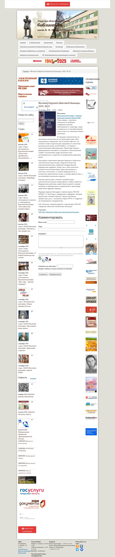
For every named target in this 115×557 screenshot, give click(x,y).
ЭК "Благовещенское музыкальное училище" (59, 55)
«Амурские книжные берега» (83, 51)
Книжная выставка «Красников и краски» (27, 348)
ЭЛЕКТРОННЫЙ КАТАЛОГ (27, 79)
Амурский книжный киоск (29, 55)
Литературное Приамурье (59, 51)
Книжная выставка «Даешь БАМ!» (27, 370)
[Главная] (27, 26)
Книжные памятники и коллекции (32, 51)
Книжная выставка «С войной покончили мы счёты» (27, 255)
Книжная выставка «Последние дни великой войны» (25, 206)
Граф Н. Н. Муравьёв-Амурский (46, 37)
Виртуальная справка (25, 95)
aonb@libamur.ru (23, 549)
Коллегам (59, 47)
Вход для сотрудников (24, 551)
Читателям (48, 42)
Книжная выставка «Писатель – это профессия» (27, 228)
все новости (33, 378)
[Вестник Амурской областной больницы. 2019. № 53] (47, 123)
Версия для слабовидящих (59, 4)
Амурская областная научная (53, 21)
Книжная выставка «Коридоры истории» (27, 177)
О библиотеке (34, 42)
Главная (23, 42)
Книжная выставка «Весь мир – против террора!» (25, 281)
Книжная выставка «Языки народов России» (26, 303)
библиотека (49, 24)
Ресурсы (59, 42)
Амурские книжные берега (26, 413)
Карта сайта (22, 553)
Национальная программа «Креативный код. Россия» (25, 435)
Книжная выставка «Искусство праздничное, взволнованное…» (25, 154)
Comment (42, 234)
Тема (40, 226)
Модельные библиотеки (75, 47)
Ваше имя (42, 222)
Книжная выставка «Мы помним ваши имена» (27, 326)
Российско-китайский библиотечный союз (36, 47)
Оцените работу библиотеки (26, 395)
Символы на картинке (47, 266)
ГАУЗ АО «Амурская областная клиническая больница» (58, 212)
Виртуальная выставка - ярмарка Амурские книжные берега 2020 (69, 116)
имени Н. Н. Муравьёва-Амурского (56, 30)
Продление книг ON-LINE (26, 87)
